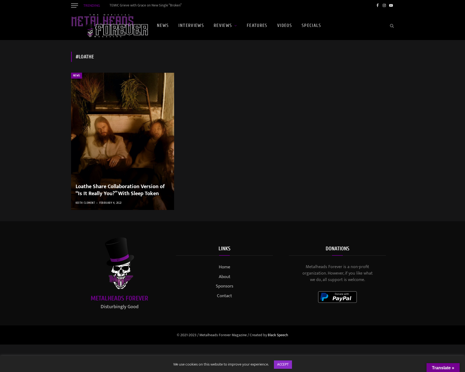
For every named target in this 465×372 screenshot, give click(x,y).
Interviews (191, 25)
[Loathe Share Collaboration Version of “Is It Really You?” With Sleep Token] (122, 141)
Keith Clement (85, 203)
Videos (284, 25)
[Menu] (74, 5)
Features (257, 25)
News (163, 25)
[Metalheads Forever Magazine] (109, 25)
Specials (311, 25)
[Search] (391, 26)
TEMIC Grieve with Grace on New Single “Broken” (146, 5)
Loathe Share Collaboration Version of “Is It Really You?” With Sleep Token (120, 190)
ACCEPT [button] (283, 364)
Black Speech (278, 335)
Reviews (223, 25)
